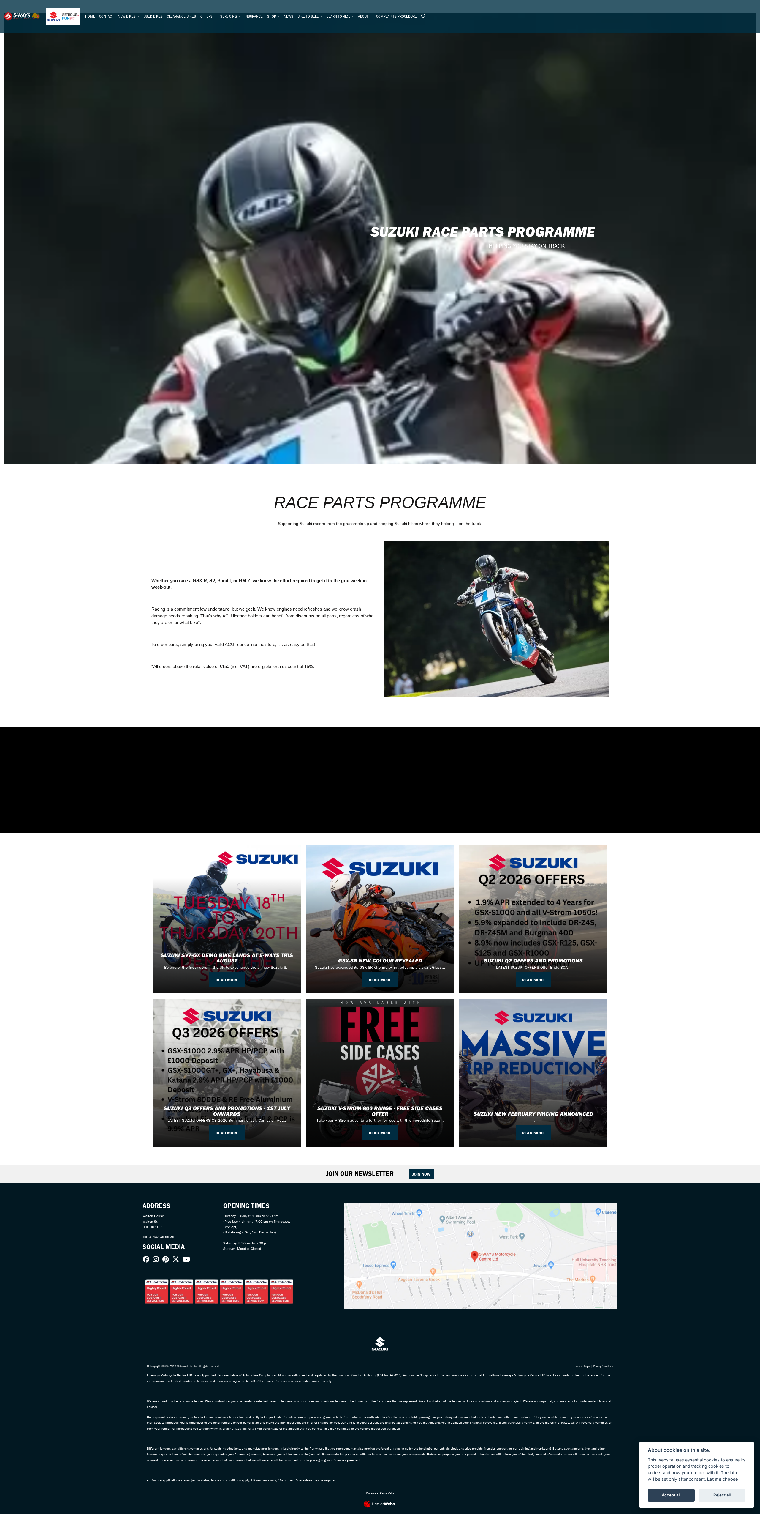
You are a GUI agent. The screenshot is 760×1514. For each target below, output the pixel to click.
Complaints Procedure (396, 16)
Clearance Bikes (181, 16)
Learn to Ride (339, 16)
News (288, 16)
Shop (272, 16)
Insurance (254, 16)
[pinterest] (167, 1259)
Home (90, 16)
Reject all (722, 1495)
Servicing (229, 16)
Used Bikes (153, 16)
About (363, 16)
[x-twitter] (177, 1259)
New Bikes (127, 16)
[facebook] (147, 1259)
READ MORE (227, 979)
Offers (206, 16)
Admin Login (583, 1366)
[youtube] (187, 1259)
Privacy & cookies (603, 1366)
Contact (106, 16)
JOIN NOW (421, 1174)
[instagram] (157, 1259)
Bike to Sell (308, 16)
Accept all (671, 1495)
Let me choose (722, 1479)
